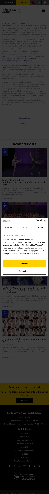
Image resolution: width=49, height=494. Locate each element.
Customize (23, 271)
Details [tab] (24, 227)
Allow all (24, 264)
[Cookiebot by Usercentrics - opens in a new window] (35, 220)
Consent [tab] (8, 227)
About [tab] (40, 227)
